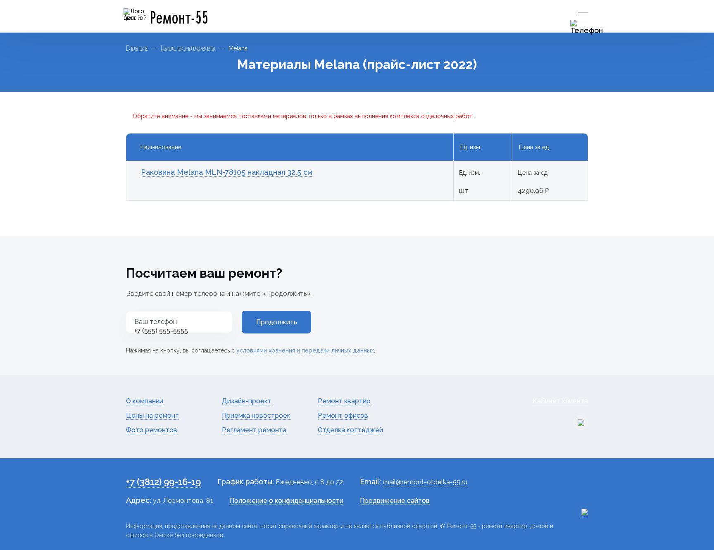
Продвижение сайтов (395, 501)
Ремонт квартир (344, 401)
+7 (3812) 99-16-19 (163, 481)
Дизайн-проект (246, 401)
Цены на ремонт (152, 415)
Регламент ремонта (254, 430)
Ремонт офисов (343, 415)
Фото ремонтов (151, 430)
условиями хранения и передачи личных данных (305, 350)
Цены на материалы (188, 48)
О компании (144, 401)
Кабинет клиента (560, 401)
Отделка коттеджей (350, 430)
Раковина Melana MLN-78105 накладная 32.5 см (226, 172)
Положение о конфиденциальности (286, 501)
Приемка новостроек (256, 415)
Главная (137, 48)
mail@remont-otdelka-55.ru (425, 482)
